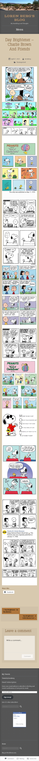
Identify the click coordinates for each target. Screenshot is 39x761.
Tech (19, 721)
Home (4, 744)
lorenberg (28, 59)
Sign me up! (7, 697)
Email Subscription (9, 682)
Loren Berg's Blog (19, 18)
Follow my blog (19, 724)
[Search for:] (10, 706)
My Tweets (6, 674)
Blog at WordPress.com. (9, 753)
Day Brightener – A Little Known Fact (29, 617)
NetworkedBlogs (17, 712)
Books (15, 721)
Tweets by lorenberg (8, 678)
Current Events (18, 719)
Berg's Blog (17, 716)
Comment (27, 656)
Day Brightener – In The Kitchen (10, 611)
